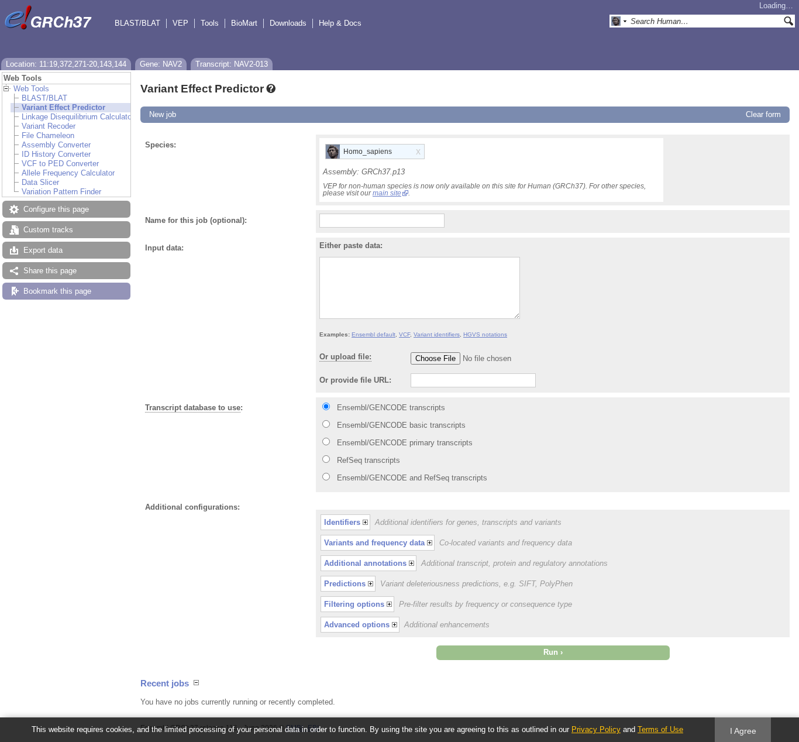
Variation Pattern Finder (61, 191)
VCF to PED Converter (60, 163)
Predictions (345, 583)
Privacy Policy (596, 729)
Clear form (763, 114)
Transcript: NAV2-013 (231, 64)
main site (387, 193)
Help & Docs (340, 23)
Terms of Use (660, 729)
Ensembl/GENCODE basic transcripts (401, 425)
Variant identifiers (437, 334)
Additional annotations (365, 563)
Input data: (164, 247)
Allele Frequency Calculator (68, 173)
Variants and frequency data (374, 542)
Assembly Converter (56, 144)
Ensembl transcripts (391, 407)
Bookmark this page (57, 291)
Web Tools (31, 88)
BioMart (244, 23)
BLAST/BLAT (137, 23)
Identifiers (342, 522)
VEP (180, 23)
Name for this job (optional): (196, 220)
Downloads (288, 23)
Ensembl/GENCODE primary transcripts (405, 442)
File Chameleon (48, 135)
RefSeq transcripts (368, 460)
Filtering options (354, 604)
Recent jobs (164, 683)
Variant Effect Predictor (63, 107)
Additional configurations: (192, 507)
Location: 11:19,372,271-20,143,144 (66, 64)
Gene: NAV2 (161, 64)
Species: (160, 144)
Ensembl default (373, 334)
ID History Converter (56, 154)
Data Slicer (40, 182)
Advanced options (357, 624)
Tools (210, 23)
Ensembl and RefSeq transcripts (412, 477)
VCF (404, 334)
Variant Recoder (48, 126)
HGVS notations (485, 334)
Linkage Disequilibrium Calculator (78, 116)
